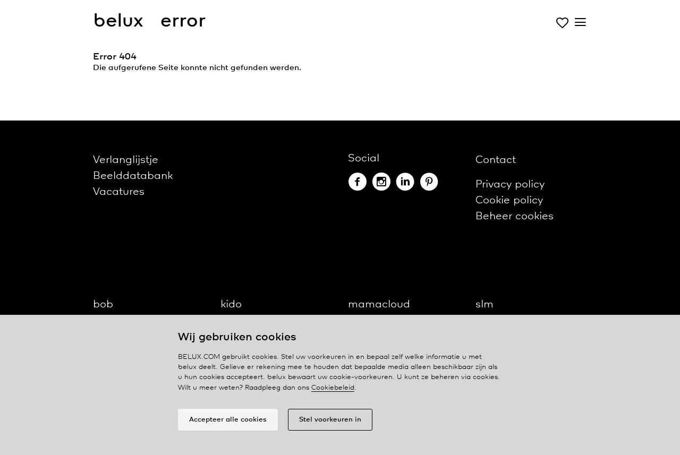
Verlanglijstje (125, 160)
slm (484, 304)
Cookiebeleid (332, 387)
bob (103, 304)
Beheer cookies (514, 216)
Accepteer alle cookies (228, 419)
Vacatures (118, 192)
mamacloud (379, 304)
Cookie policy (509, 200)
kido (231, 304)
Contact (495, 160)
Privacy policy (510, 184)
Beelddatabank (133, 176)
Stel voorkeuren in (330, 419)
